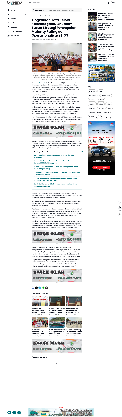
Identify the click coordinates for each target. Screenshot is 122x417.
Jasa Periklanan (16, 31)
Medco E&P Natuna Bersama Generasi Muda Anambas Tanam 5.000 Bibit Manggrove (54, 162)
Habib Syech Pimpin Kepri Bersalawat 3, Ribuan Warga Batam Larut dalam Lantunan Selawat (105, 16)
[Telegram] (39, 288)
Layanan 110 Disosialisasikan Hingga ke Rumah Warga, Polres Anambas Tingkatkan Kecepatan (38, 310)
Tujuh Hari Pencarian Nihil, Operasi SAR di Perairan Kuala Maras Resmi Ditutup (55, 185)
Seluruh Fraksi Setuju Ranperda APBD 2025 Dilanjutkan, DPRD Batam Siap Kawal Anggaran (62, 10)
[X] (36, 288)
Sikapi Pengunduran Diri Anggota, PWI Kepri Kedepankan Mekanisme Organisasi (106, 37)
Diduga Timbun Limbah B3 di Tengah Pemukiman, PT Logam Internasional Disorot (57, 173)
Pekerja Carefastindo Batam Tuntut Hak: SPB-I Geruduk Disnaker (106, 26)
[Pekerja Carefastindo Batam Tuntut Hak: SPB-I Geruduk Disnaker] (92, 26)
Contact (14, 27)
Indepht (13, 19)
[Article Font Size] (113, 2)
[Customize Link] (120, 203)
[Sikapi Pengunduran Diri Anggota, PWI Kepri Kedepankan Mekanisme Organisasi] (92, 36)
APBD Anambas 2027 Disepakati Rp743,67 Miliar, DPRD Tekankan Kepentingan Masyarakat (106, 57)
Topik (13, 14)
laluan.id (41, 83)
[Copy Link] (46, 288)
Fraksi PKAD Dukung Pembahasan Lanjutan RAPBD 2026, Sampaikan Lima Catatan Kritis (55, 179)
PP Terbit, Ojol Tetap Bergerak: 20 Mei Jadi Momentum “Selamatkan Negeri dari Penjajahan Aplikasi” (106, 47)
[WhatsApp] (43, 288)
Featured (14, 23)
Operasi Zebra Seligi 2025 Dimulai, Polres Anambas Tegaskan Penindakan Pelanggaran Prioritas (74, 331)
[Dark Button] (108, 2)
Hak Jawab (15, 36)
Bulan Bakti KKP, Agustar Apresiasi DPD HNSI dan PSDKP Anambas (55, 156)
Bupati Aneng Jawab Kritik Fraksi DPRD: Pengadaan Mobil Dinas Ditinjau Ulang (56, 168)
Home (13, 10)
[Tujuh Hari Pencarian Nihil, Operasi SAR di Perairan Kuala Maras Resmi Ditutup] (57, 322)
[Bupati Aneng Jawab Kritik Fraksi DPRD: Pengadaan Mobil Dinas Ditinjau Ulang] (57, 301)
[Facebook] (33, 288)
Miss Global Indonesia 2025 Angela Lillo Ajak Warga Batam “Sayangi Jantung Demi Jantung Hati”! (40, 331)
